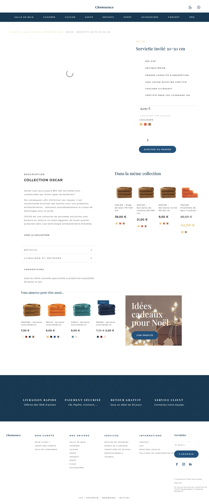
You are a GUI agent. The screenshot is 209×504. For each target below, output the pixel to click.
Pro (192, 17)
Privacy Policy (187, 489)
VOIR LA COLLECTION (37, 235)
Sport (128, 17)
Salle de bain (24, 17)
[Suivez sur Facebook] (177, 464)
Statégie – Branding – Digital (108, 498)
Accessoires (150, 17)
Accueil (15, 32)
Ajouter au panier (157, 149)
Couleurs (146, 120)
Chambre (49, 17)
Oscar (140, 41)
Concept (174, 17)
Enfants (108, 17)
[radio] (141, 124)
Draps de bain (53, 32)
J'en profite (144, 335)
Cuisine (70, 17)
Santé (89, 17)
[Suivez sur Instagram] (183, 464)
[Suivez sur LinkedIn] (190, 464)
